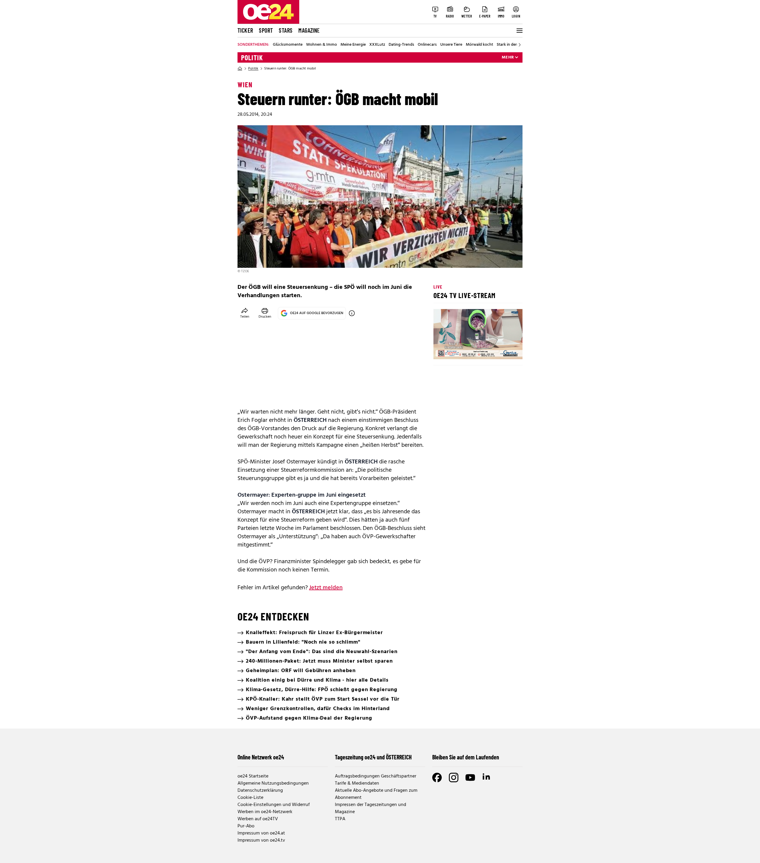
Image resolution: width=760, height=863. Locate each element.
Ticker (245, 30)
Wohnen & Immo (321, 44)
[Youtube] (470, 777)
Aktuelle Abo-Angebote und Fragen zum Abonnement (376, 794)
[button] (443, 349)
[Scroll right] (519, 45)
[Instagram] (453, 777)
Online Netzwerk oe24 (261, 757)
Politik (252, 57)
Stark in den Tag (511, 44)
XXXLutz (377, 44)
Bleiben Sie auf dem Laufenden (465, 757)
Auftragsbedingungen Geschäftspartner (375, 776)
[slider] (463, 349)
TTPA (340, 819)
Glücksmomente (288, 44)
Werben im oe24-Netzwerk (265, 812)
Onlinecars (427, 44)
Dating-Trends (401, 44)
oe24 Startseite (253, 776)
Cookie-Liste (250, 798)
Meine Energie (353, 44)
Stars (285, 30)
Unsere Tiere (451, 44)
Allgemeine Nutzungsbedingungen (273, 783)
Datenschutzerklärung (260, 790)
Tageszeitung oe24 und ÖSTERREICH (373, 757)
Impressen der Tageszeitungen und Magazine (370, 808)
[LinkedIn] (487, 777)
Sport (266, 30)
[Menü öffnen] (519, 30)
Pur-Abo (246, 826)
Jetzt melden (326, 588)
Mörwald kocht (479, 44)
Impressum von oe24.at (261, 833)
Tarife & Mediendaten (357, 783)
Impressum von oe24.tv (261, 840)
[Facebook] (437, 777)
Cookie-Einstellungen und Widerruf (274, 805)
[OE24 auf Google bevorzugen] (351, 313)
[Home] (240, 68)
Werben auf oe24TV (258, 819)
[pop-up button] (503, 349)
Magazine (309, 30)
